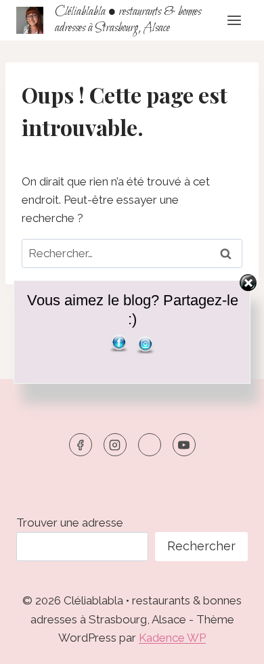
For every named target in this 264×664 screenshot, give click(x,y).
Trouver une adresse (69, 522)
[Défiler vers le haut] (230, 643)
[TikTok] (149, 444)
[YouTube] (184, 444)
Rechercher (201, 546)
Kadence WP (172, 637)
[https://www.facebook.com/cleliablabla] (80, 444)
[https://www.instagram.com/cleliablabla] (115, 444)
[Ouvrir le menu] (234, 20)
